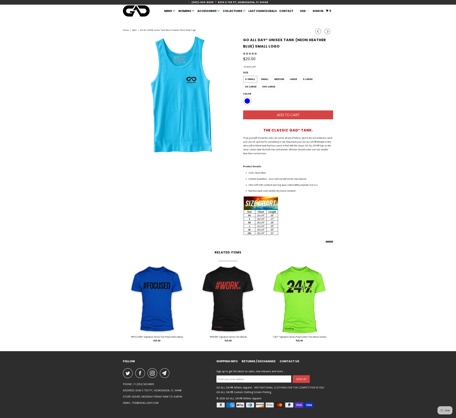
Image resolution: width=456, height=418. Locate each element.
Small (265, 79)
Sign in (318, 11)
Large (293, 79)
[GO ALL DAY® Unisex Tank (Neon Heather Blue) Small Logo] (181, 94)
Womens (185, 11)
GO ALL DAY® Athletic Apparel (243, 398)
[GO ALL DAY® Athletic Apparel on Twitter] (129, 373)
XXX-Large (268, 86)
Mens (168, 11)
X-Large (308, 79)
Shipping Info (227, 361)
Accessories (207, 11)
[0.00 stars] (250, 53)
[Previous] (318, 31)
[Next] (328, 31)
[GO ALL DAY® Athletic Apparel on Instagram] (153, 373)
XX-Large (250, 86)
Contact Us (289, 361)
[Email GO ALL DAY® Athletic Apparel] (166, 373)
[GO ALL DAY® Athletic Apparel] (141, 11)
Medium (279, 79)
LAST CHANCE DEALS (262, 11)
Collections (233, 11)
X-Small (250, 79)
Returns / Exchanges (259, 361)
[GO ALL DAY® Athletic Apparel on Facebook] (141, 373)
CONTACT (286, 11)
